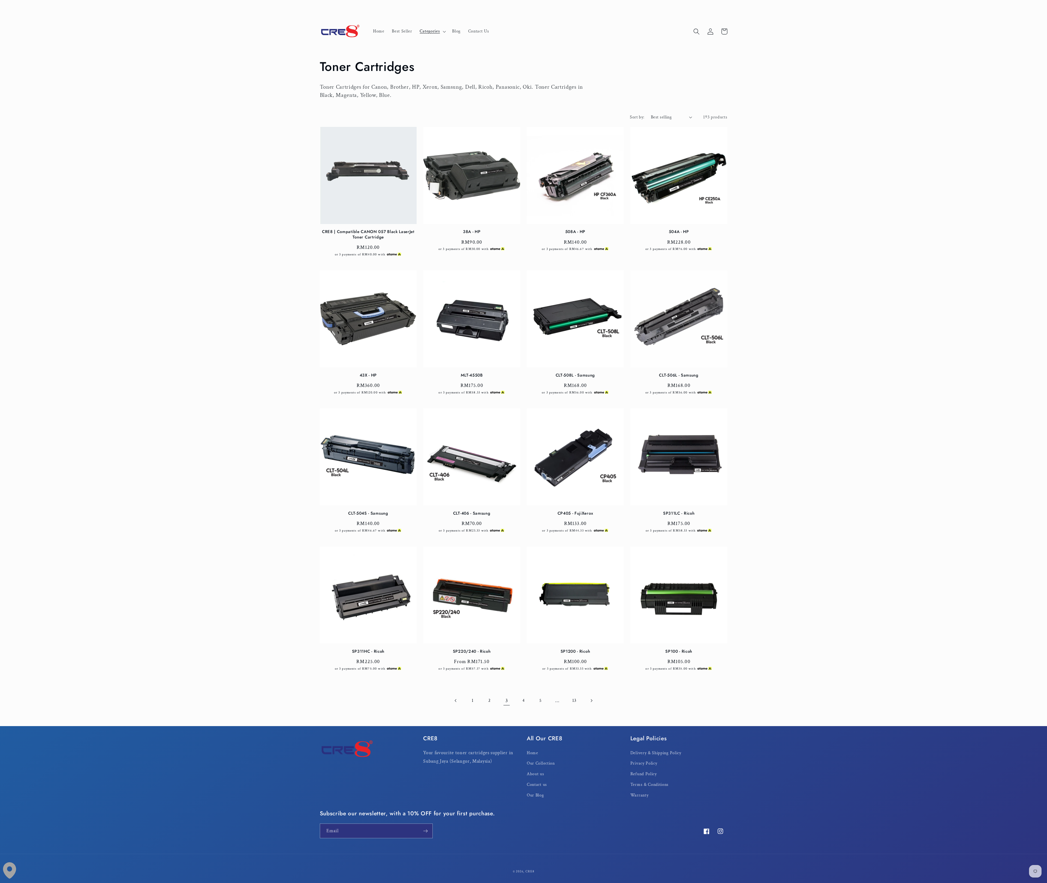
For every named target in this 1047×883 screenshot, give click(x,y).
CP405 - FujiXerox (575, 513)
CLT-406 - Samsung (472, 513)
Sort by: (637, 117)
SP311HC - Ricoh (368, 651)
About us (535, 774)
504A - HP (679, 231)
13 (574, 700)
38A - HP (472, 231)
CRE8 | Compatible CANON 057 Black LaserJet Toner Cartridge (368, 234)
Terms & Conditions (649, 784)
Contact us (537, 784)
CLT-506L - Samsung (678, 375)
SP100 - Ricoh (678, 651)
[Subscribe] (425, 831)
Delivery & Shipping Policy (655, 753)
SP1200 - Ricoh (575, 651)
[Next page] (591, 701)
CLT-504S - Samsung (368, 513)
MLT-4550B (472, 375)
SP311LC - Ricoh (678, 513)
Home (532, 753)
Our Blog (535, 795)
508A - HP (575, 231)
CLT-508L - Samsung (575, 375)
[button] (432, 31)
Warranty (639, 795)
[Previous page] (456, 701)
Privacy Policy (643, 763)
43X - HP (368, 375)
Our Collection (541, 763)
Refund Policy (643, 774)
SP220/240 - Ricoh (472, 651)
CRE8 (529, 871)
